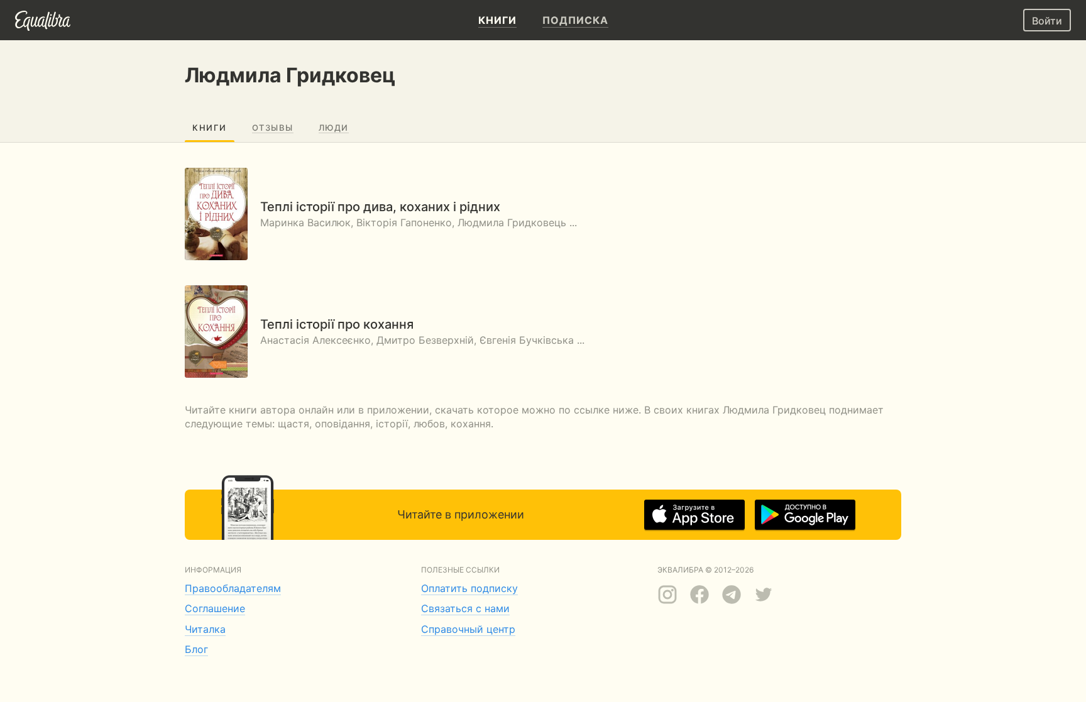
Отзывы (272, 128)
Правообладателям (233, 588)
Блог (196, 649)
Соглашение (215, 608)
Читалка (205, 629)
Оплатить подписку (469, 588)
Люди (334, 128)
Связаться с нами (465, 608)
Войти (1047, 20)
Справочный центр (468, 629)
